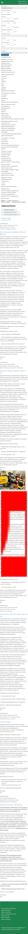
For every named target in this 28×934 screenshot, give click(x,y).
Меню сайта (2, 2)
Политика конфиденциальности (9, 927)
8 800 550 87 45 (22, 1)
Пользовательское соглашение (13, 929)
